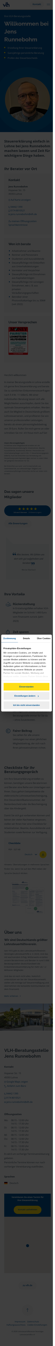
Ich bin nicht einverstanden (26, 705)
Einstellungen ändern (24, 696)
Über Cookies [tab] (43, 638)
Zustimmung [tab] (9, 638)
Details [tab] (26, 638)
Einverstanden (26, 686)
